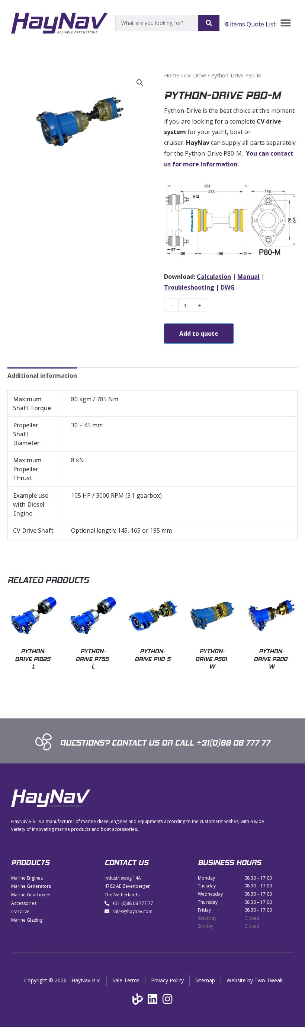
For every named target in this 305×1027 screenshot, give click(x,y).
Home (171, 75)
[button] (285, 23)
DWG (228, 287)
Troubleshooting (189, 287)
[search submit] (208, 23)
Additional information (42, 375)
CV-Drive (195, 75)
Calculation (214, 276)
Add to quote (198, 333)
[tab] (42, 375)
